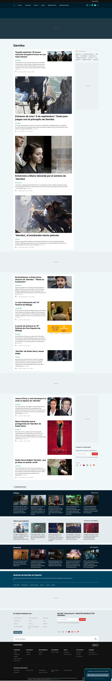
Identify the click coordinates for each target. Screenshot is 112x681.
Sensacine (41, 652)
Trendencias (78, 652)
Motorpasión (66, 652)
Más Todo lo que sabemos (91, 520)
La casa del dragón (18, 626)
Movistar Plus (17, 621)
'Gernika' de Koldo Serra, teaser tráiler (29, 352)
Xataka (15, 652)
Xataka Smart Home (18, 658)
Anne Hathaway (84, 56)
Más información (56, 679)
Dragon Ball (95, 59)
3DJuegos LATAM (29, 670)
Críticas (17, 239)
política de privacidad (93, 457)
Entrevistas (18, 182)
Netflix (29, 621)
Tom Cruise (90, 57)
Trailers (17, 357)
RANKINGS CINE (52, 5)
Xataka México (17, 670)
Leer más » (17, 69)
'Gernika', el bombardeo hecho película (37, 235)
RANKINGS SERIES (64, 5)
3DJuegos (28, 652)
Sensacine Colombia (43, 672)
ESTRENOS (28, 5)
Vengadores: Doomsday (81, 57)
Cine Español (18, 308)
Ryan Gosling (92, 56)
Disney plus (45, 618)
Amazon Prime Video (34, 585)
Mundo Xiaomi (17, 660)
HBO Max (53, 585)
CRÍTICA (20, 5)
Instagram (87, 5)
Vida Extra (28, 654)
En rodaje (18, 60)
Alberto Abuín (21, 190)
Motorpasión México (68, 670)
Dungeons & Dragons (86, 59)
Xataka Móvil (16, 654)
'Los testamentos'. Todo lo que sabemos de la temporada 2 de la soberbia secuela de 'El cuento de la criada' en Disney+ (73, 537)
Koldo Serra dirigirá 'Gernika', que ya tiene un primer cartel (30, 461)
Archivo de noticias (21, 487)
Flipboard (92, 5)
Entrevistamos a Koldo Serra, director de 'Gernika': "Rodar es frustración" (29, 279)
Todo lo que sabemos (21, 521)
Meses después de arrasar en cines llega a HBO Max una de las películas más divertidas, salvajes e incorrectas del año (55, 563)
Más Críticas (94, 493)
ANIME (43, 5)
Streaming (17, 547)
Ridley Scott (78, 54)
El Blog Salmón (92, 652)
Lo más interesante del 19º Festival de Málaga (27, 303)
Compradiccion (79, 656)
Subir (94, 645)
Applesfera (16, 656)
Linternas (45, 626)
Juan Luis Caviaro (22, 72)
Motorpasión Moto (68, 654)
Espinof (40, 654)
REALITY (36, 5)
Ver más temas (17, 632)
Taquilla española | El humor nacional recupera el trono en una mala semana (30, 54)
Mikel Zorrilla (22, 131)
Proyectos (18, 466)
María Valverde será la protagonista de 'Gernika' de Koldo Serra (28, 423)
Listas (44, 621)
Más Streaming (94, 547)
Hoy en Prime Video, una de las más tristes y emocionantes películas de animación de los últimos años (20, 563)
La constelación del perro (88, 54)
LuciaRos (20, 319)
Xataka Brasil (16, 672)
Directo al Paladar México (55, 671)
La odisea (48, 585)
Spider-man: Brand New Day (33, 627)
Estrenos (17, 123)
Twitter (98, 5)
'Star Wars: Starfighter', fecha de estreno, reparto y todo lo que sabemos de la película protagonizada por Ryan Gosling (20, 537)
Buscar (95, 639)
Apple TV (42, 585)
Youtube (95, 5)
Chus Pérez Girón (22, 247)
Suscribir (95, 454)
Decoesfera (78, 654)
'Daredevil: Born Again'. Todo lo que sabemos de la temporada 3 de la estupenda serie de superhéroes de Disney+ (91, 537)
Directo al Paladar (55, 652)
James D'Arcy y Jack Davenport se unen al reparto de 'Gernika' (30, 399)
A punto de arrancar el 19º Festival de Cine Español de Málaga (27, 328)
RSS (90, 465)
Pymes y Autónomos (93, 654)
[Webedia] (95, 1)
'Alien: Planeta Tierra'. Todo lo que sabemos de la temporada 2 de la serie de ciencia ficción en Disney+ (38, 537)
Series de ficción (24, 585)
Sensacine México (42, 670)
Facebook (90, 5)
